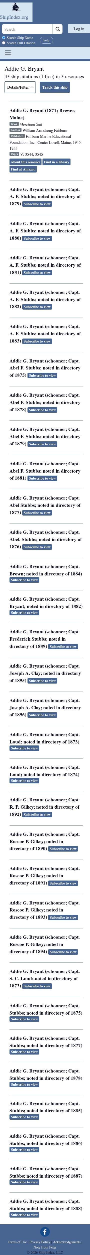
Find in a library (56, 162)
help (47, 40)
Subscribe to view (37, 203)
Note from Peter (45, 1247)
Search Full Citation (21, 42)
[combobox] (27, 29)
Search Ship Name (20, 37)
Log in (79, 28)
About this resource (25, 162)
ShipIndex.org (14, 16)
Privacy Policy (40, 1242)
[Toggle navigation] (8, 52)
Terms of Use (17, 1242)
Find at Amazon (23, 169)
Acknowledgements (66, 1242)
